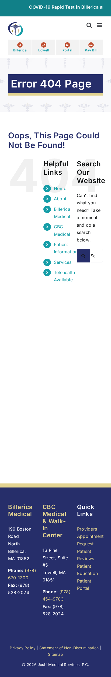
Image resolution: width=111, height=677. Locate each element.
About (60, 198)
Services (63, 262)
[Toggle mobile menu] (100, 25)
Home (60, 188)
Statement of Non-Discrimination (69, 648)
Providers (87, 529)
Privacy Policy (22, 648)
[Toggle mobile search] (89, 25)
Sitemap (55, 654)
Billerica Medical (20, 510)
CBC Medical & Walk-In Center (55, 521)
